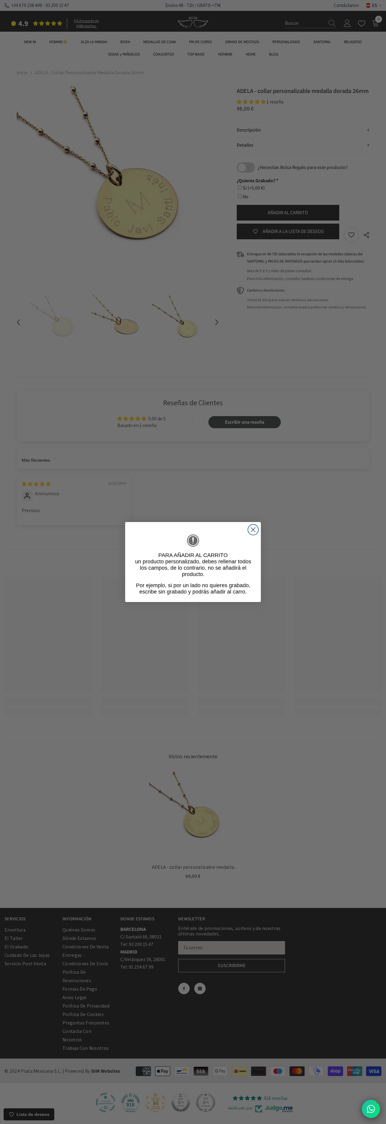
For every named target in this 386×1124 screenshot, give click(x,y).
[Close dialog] (253, 529)
